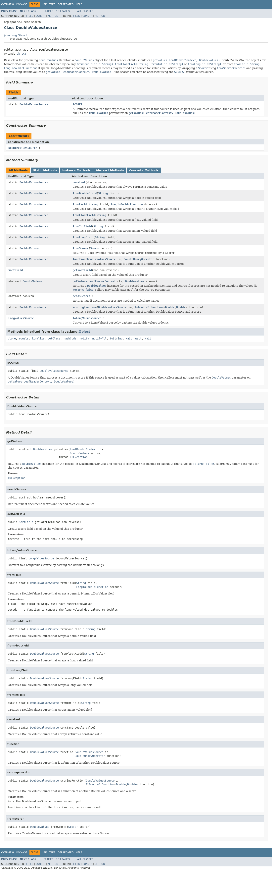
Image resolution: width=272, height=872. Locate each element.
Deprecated (65, 4)
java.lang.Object (15, 35)
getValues (80, 281)
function (79, 259)
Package (21, 4)
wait (129, 338)
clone (12, 338)
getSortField (82, 270)
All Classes (85, 11)
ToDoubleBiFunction (149, 307)
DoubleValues (29, 248)
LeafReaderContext (102, 281)
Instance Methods (76, 170)
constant (79, 182)
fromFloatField (84, 215)
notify (84, 338)
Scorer (95, 248)
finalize (38, 338)
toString (116, 338)
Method (53, 16)
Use (44, 4)
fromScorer (81, 248)
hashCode (70, 338)
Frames (48, 11)
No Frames (63, 11)
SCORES (77, 104)
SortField (15, 270)
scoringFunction (85, 307)
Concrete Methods (143, 170)
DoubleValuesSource (34, 104)
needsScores (81, 296)
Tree (52, 4)
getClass (54, 338)
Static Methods (45, 170)
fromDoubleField (85, 193)
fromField (80, 204)
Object (21, 53)
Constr (40, 16)
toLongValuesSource (87, 318)
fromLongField (83, 237)
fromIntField (82, 226)
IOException (78, 457)
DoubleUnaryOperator (139, 259)
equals (23, 338)
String (103, 193)
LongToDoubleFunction (127, 204)
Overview (7, 4)
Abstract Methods (110, 170)
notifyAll (99, 338)
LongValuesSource (21, 318)
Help (79, 4)
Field (29, 16)
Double (170, 307)
